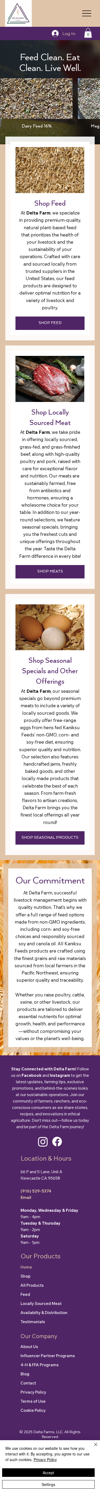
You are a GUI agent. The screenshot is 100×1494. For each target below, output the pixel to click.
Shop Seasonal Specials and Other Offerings (50, 671)
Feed (25, 1294)
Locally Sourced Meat (41, 1303)
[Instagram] (43, 1141)
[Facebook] (57, 1141)
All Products (32, 1285)
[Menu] (86, 13)
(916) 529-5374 (36, 1191)
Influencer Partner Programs (48, 1355)
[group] (50, 107)
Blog (25, 1373)
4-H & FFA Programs (40, 1364)
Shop (25, 1276)
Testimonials (33, 1321)
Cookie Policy (33, 1410)
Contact (28, 1383)
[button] (88, 33)
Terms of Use (33, 1401)
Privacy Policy (33, 1392)
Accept (48, 1472)
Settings (48, 1484)
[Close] (92, 1447)
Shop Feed (50, 204)
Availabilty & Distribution (44, 1312)
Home (26, 1267)
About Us (29, 1346)
